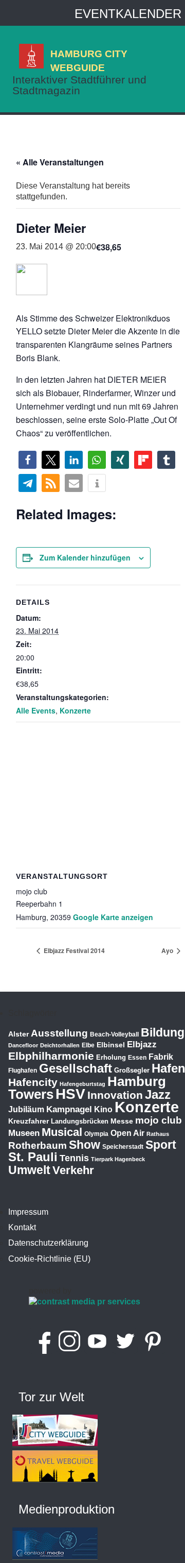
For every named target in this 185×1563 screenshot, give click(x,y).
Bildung (162, 1032)
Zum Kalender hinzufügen (85, 557)
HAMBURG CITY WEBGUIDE (88, 60)
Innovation (115, 1095)
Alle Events (35, 710)
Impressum (28, 1212)
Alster (18, 1034)
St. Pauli (33, 1157)
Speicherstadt (122, 1146)
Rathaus (157, 1134)
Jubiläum (26, 1109)
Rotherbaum (37, 1145)
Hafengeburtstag (82, 1084)
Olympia (96, 1133)
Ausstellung (59, 1033)
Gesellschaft (75, 1068)
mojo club (158, 1120)
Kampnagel (69, 1109)
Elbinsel (111, 1045)
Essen (137, 1057)
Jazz (158, 1094)
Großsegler (132, 1070)
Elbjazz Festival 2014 (73, 950)
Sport (160, 1144)
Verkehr (73, 1170)
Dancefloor (23, 1045)
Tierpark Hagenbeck (118, 1159)
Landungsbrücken (79, 1121)
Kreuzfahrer (28, 1121)
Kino (103, 1109)
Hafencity (33, 1082)
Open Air (127, 1133)
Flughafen (22, 1070)
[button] (27, 460)
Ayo (168, 950)
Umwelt (29, 1170)
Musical (62, 1132)
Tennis (74, 1158)
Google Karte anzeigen (113, 917)
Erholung (111, 1057)
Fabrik (161, 1056)
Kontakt (22, 1227)
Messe (121, 1121)
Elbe (88, 1045)
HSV (70, 1094)
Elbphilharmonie (51, 1056)
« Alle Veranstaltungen (60, 162)
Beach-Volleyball (114, 1034)
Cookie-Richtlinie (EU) (49, 1258)
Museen (24, 1133)
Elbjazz (142, 1044)
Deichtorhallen (60, 1045)
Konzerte (75, 710)
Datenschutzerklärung (48, 1242)
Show (84, 1144)
